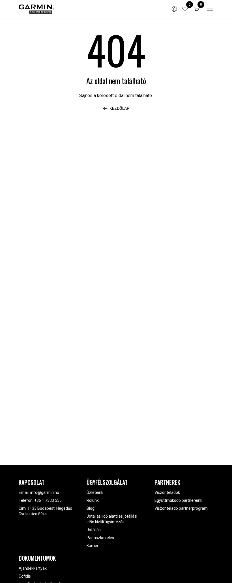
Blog (90, 508)
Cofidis (25, 576)
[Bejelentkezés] (174, 9)
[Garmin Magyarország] (36, 9)
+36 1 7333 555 (48, 500)
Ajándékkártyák (33, 568)
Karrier (92, 545)
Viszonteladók (167, 492)
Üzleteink (95, 492)
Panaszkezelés (100, 537)
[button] (196, 9)
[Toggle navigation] (210, 9)
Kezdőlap (119, 108)
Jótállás (94, 530)
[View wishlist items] (185, 9)
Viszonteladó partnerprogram (181, 508)
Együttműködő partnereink (178, 500)
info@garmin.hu (44, 492)
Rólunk (93, 500)
